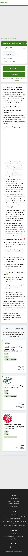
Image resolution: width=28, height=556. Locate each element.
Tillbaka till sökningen (9, 38)
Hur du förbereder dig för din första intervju (14, 522)
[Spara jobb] (24, 48)
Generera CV (14, 75)
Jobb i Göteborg (14, 504)
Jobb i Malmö (14, 506)
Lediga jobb (14, 498)
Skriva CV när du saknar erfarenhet (14, 525)
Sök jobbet (14, 69)
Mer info (17, 80)
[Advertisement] (14, 21)
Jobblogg (14, 514)
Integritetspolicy (14, 539)
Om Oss (14, 534)
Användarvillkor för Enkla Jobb (14, 536)
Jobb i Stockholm (14, 501)
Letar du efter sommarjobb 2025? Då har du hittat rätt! (14, 518)
